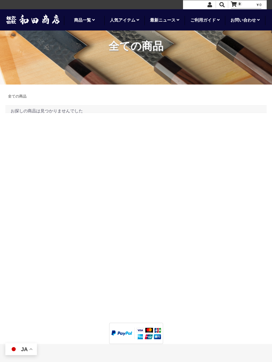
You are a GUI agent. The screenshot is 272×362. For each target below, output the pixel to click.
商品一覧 (83, 20)
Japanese (19, 279)
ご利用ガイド (203, 20)
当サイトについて (25, 191)
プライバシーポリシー (29, 197)
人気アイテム (123, 20)
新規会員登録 (21, 243)
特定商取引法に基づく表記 (33, 202)
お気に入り (20, 233)
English (56, 279)
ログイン (18, 223)
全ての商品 (17, 96)
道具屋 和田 (136, 327)
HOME (16, 186)
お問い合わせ (244, 20)
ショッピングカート (27, 238)
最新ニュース (163, 20)
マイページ (20, 228)
